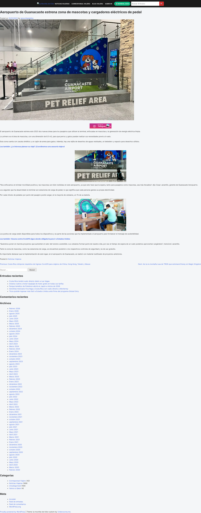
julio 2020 (13, 457)
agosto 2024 (14, 334)
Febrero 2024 (14, 349)
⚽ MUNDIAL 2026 (122, 4)
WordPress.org (15, 507)
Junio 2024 (13, 339)
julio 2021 (13, 427)
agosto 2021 (14, 424)
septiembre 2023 (16, 361)
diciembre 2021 (15, 414)
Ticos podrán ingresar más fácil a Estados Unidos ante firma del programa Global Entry (44, 291)
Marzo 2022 (14, 407)
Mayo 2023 (13, 371)
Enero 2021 (13, 442)
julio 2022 (13, 397)
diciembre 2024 (15, 329)
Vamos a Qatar (15, 488)
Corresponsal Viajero (81, 4)
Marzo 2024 (14, 346)
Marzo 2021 (14, 437)
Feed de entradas (16, 502)
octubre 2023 (14, 359)
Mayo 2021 (13, 432)
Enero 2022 (14, 412)
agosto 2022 (14, 394)
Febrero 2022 (14, 409)
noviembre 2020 (15, 447)
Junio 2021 (13, 429)
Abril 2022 (13, 404)
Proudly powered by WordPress (13, 512)
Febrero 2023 (14, 379)
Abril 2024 (13, 344)
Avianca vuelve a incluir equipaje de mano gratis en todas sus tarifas (36, 284)
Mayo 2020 (13, 462)
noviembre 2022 (15, 387)
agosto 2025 (14, 313)
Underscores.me (64, 512)
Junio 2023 (13, 369)
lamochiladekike (27, 18)
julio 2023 (13, 366)
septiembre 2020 (16, 452)
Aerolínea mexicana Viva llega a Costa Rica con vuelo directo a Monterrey (38, 289)
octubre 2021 (14, 419)
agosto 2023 (14, 364)
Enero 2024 (14, 351)
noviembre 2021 (15, 417)
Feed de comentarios (17, 504)
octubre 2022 (14, 389)
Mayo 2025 (13, 321)
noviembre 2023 (15, 356)
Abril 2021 (13, 434)
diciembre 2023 (15, 354)
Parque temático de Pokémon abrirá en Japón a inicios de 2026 (34, 286)
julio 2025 (13, 316)
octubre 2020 (14, 450)
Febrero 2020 (14, 470)
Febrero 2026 (14, 308)
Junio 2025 (13, 319)
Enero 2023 (14, 382)
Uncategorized (15, 486)
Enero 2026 (14, 311)
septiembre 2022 (16, 392)
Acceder (12, 499)
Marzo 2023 (14, 377)
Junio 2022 (13, 399)
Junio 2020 (13, 460)
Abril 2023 (13, 374)
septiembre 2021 (16, 422)
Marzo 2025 (14, 324)
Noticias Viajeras (62, 4)
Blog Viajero (97, 4)
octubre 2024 (14, 331)
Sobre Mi (108, 4)
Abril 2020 (13, 465)
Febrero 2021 (14, 440)
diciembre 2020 (15, 445)
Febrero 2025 (14, 326)
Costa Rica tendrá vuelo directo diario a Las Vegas (29, 281)
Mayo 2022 (13, 402)
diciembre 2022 (15, 384)
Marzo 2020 (14, 467)
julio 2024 (13, 336)
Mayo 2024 (13, 341)
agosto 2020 (14, 455)
